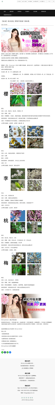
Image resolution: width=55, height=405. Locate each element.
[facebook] (5, 352)
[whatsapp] (7, 352)
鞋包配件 (27, 11)
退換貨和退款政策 (7, 14)
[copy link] (10, 352)
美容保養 (35, 11)
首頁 (5, 11)
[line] (2, 352)
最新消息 (11, 11)
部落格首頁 (43, 11)
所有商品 (19, 11)
